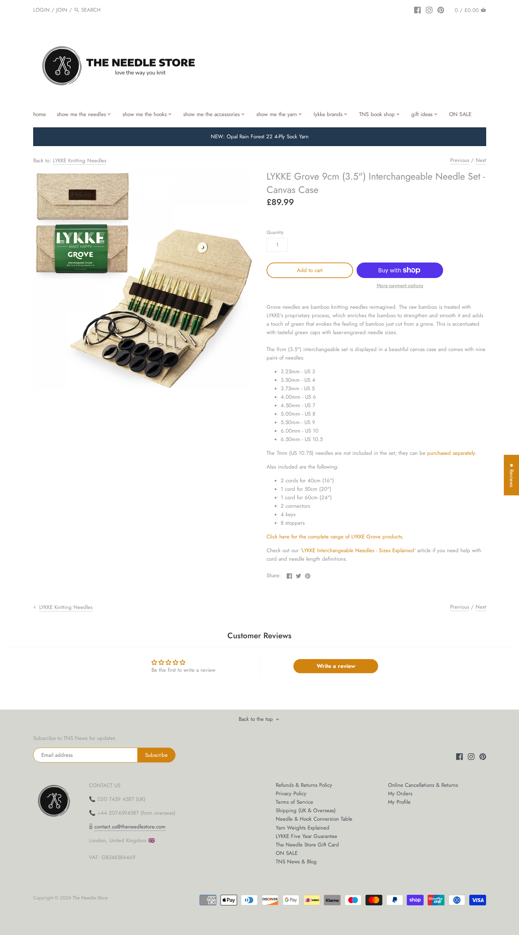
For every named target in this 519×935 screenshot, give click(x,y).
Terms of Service (294, 802)
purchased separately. (452, 453)
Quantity (275, 232)
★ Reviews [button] (511, 475)
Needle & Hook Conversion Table (314, 819)
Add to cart (310, 270)
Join (61, 10)
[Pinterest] (440, 9)
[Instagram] (429, 9)
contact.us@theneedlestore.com (130, 827)
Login (41, 10)
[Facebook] (417, 9)
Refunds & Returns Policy (304, 785)
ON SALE (287, 853)
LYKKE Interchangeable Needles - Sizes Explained (358, 550)
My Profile (399, 802)
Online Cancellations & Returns (423, 785)
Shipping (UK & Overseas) (306, 810)
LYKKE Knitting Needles (79, 160)
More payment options (400, 285)
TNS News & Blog (296, 861)
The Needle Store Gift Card (307, 845)
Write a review (336, 666)
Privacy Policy (291, 793)
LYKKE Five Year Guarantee (306, 836)
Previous (459, 160)
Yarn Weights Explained (302, 828)
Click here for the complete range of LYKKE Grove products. (335, 537)
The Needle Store (90, 897)
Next (481, 160)
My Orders (400, 793)
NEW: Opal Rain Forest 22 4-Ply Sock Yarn (260, 136)
